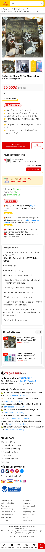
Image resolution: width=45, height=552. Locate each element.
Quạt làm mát (28, 520)
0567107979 (26, 529)
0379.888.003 (9, 407)
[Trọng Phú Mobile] (5, 3)
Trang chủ (6, 9)
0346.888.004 (9, 413)
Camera (26, 503)
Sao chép (8, 213)
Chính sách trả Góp (9, 452)
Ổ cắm (26, 509)
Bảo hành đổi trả (8, 442)
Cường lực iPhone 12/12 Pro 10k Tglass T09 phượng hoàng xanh (27, 356)
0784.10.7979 (10, 430)
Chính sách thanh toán (11, 445)
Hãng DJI (4, 520)
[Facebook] (3, 471)
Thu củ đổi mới (7, 455)
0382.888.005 (14, 418)
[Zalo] (22, 471)
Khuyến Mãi (27, 500)
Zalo (13, 181)
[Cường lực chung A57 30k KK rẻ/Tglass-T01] (10, 342)
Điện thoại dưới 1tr (8, 512)
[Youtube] (17, 471)
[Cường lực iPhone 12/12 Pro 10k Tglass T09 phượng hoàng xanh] (10, 358)
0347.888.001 (14, 395)
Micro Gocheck (6, 517)
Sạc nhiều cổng (7, 509)
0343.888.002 (9, 401)
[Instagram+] (12, 471)
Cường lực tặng (19, 9)
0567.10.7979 (25, 179)
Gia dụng (27, 517)
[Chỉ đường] (23, 424)
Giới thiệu (5, 462)
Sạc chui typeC (29, 506)
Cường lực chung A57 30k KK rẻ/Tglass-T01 (26, 339)
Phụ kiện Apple (6, 500)
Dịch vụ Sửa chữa (7, 503)
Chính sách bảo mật (10, 458)
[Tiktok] (7, 471)
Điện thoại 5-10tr (29, 514)
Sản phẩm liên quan (11, 332)
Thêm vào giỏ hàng (34, 169)
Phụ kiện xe (5, 506)
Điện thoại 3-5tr (7, 514)
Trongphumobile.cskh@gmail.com (24, 526)
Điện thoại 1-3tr (29, 512)
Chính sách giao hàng (10, 448)
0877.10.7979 (14, 424)
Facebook (21, 181)
